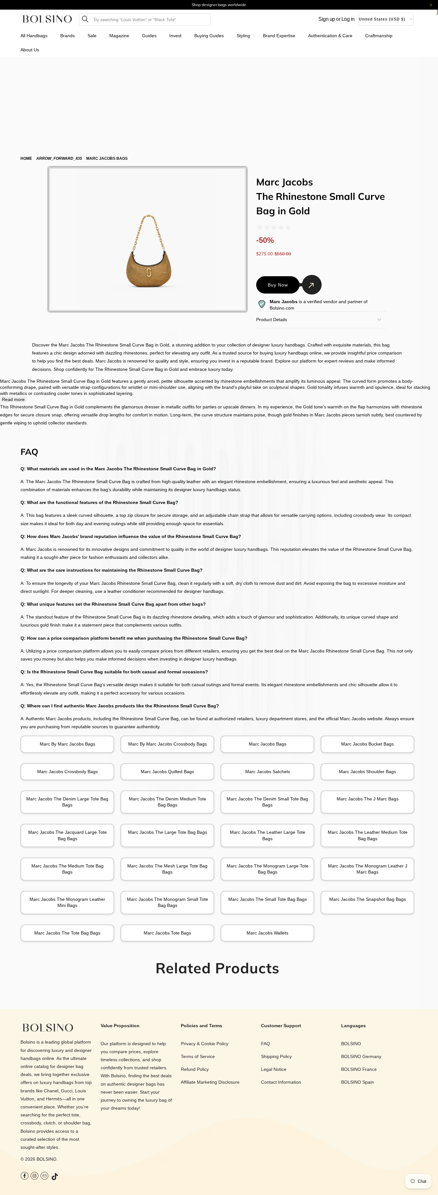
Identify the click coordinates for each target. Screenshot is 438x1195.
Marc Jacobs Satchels (267, 771)
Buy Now (278, 284)
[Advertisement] (219, 105)
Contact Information (281, 1082)
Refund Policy (195, 1069)
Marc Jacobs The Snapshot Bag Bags (367, 899)
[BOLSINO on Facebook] (25, 1176)
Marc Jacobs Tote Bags (167, 932)
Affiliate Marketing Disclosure (210, 1082)
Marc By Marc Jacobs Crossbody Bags (167, 744)
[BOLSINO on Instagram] (34, 1176)
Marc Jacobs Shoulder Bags (367, 771)
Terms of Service (198, 1056)
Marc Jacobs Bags (267, 744)
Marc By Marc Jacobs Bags (67, 744)
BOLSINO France (359, 1069)
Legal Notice (273, 1069)
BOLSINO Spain (357, 1082)
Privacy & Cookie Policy (204, 1043)
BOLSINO (46, 1159)
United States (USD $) (382, 19)
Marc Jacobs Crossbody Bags (67, 771)
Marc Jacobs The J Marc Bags (368, 798)
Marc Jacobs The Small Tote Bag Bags (267, 899)
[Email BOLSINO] (44, 1176)
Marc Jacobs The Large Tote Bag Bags (167, 832)
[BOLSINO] (47, 19)
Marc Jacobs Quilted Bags (167, 771)
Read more (13, 399)
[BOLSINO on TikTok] (55, 1177)
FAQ (265, 1043)
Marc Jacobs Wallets (267, 932)
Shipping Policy (276, 1056)
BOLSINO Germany (361, 1056)
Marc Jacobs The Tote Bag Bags (67, 932)
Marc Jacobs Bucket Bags (367, 744)
